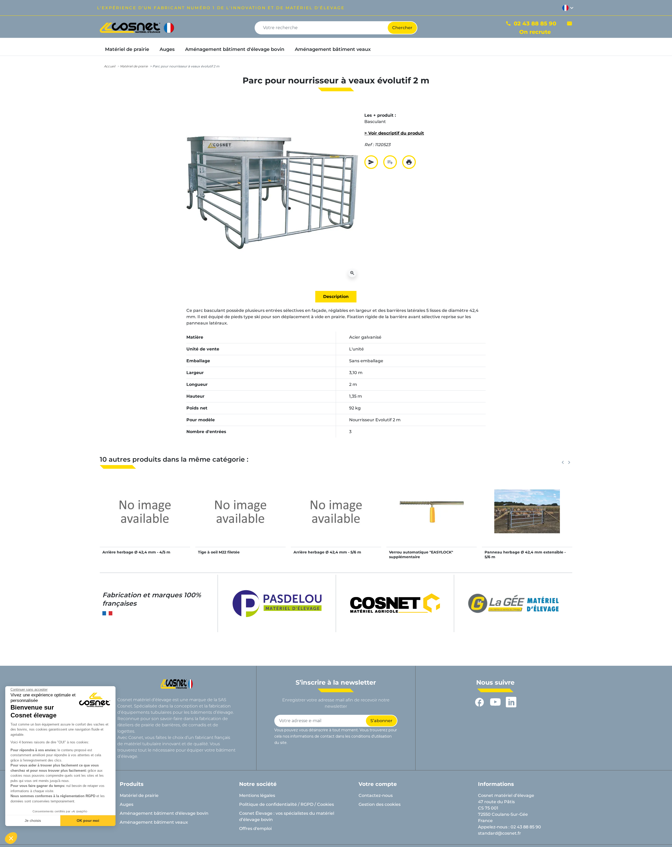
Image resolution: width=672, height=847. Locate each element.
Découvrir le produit (145, 516)
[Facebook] (479, 702)
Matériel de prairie (134, 66)
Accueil (109, 66)
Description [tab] (336, 296)
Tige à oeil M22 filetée (219, 552)
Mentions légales (257, 795)
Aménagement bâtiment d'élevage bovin (164, 813)
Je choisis (33, 820)
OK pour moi (88, 820)
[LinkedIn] (511, 702)
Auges (126, 804)
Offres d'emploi (255, 828)
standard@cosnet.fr (499, 833)
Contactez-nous (376, 795)
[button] (11, 838)
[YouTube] (495, 702)
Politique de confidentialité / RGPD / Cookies (286, 804)
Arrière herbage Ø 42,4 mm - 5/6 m (327, 552)
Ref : (369, 144)
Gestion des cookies (380, 804)
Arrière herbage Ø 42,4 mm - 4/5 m (136, 552)
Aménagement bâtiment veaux (154, 822)
